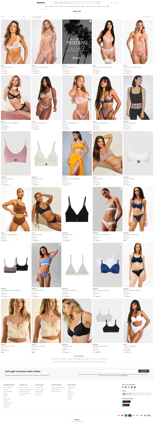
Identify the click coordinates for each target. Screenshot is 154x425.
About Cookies (39, 391)
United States (71, 387)
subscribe (144, 371)
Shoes (65, 6)
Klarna (5, 397)
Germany (70, 399)
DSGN (87, 6)
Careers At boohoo (56, 389)
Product (37, 395)
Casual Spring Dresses (64, 361)
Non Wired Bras (77, 359)
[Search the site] (99, 2)
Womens (51, 6)
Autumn (61, 6)
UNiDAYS (5, 401)
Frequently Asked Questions (26, 389)
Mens (96, 6)
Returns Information (24, 393)
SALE (108, 6)
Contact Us (22, 395)
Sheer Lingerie (85, 359)
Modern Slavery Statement (58, 387)
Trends (92, 6)
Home (104, 6)
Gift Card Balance (7, 391)
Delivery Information (24, 391)
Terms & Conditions (40, 389)
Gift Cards (5, 389)
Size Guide (6, 406)
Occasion (83, 6)
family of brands (122, 374)
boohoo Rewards (56, 391)
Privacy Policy (125, 375)
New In (46, 6)
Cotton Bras (93, 359)
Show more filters (37, 16)
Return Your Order (24, 387)
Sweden (70, 397)
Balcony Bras (63, 359)
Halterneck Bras (55, 359)
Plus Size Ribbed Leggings (99, 361)
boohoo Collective (8, 402)
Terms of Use (38, 393)
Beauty (100, 6)
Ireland (69, 391)
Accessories (71, 6)
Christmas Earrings (102, 359)
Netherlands (71, 393)
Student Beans (7, 399)
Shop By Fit (77, 6)
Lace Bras (69, 359)
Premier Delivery (7, 387)
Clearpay (5, 395)
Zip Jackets (55, 361)
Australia (70, 395)
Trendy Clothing (87, 361)
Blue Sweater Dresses (76, 361)
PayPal (5, 393)
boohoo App (6, 404)
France (69, 389)
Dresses (56, 6)
